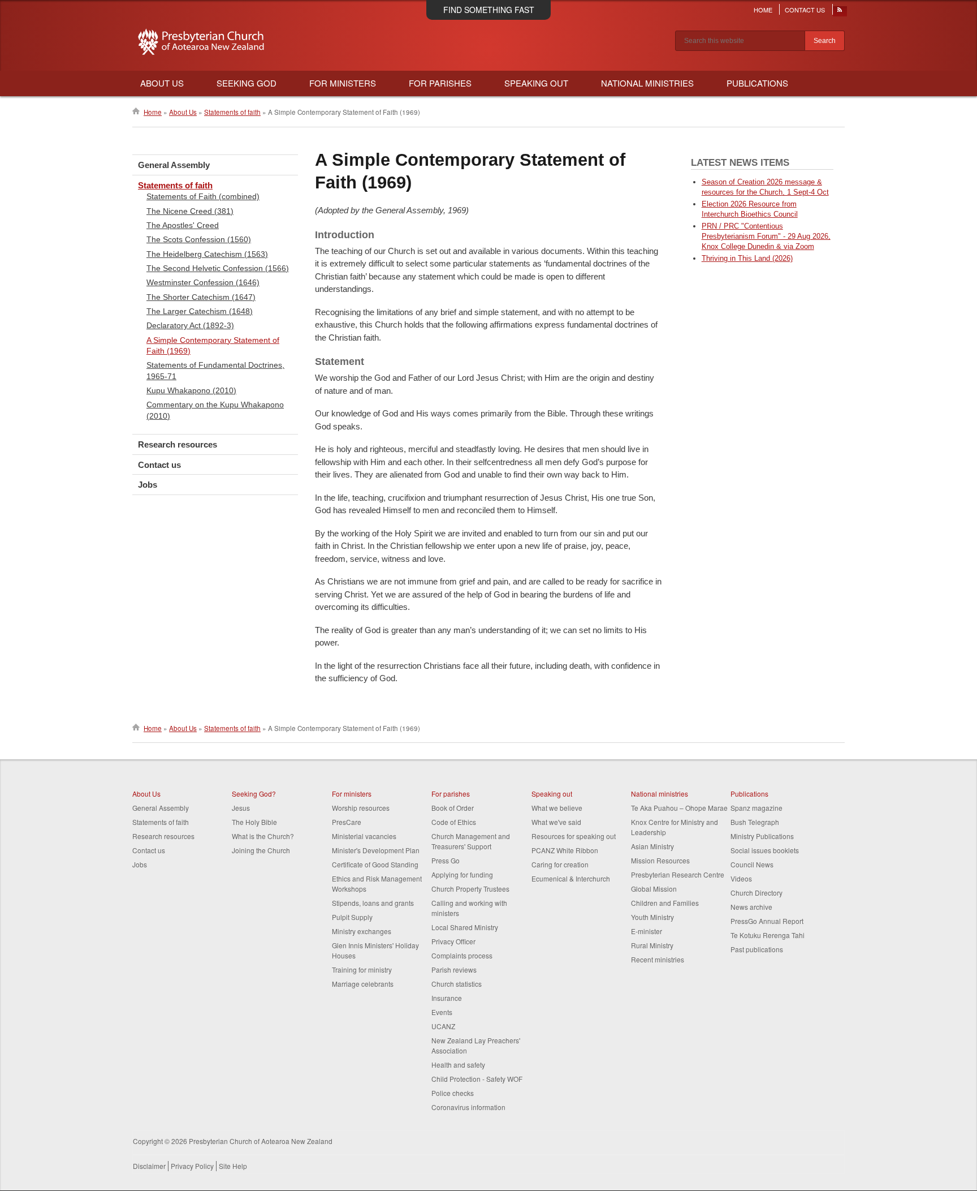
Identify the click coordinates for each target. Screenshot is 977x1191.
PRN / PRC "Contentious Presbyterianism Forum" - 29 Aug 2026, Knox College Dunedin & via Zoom (766, 236)
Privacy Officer (453, 941)
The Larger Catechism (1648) (199, 311)
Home (763, 9)
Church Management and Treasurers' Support (470, 841)
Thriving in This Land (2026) (747, 258)
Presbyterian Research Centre (677, 874)
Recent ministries (657, 959)
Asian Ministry (652, 846)
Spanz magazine (756, 807)
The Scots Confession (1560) (198, 239)
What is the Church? (263, 836)
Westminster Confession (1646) (203, 282)
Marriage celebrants (363, 983)
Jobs (147, 484)
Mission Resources (660, 860)
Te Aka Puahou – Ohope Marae (679, 807)
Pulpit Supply (352, 917)
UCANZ (443, 1026)
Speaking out (551, 793)
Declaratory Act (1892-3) (190, 325)
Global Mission (654, 888)
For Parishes (440, 83)
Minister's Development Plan (376, 850)
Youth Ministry (652, 917)
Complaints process (461, 955)
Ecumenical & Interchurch (570, 878)
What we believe (556, 807)
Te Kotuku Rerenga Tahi (767, 935)
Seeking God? (254, 793)
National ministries (659, 793)
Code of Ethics (453, 822)
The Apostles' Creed (182, 225)
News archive (751, 906)
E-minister (646, 931)
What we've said (556, 822)
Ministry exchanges (361, 931)
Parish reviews (454, 969)
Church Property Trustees (470, 888)
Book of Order (452, 807)
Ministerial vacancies (364, 836)
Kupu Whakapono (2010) (191, 390)
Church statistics (456, 983)
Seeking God (246, 83)
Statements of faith (232, 112)
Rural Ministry (652, 945)
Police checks (452, 1093)
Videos (741, 878)
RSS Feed (840, 12)
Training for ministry (362, 969)
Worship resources (361, 807)
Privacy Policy (192, 1166)
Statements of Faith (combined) (203, 196)
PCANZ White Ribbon (564, 850)
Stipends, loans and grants (373, 903)
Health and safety (458, 1064)
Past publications (756, 949)
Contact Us (805, 9)
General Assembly (174, 165)
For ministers (351, 793)
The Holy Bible (254, 822)
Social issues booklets (764, 850)
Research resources (177, 444)
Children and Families (665, 903)
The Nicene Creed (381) (190, 211)
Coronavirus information (468, 1107)
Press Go (445, 860)
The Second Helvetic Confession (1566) (217, 268)
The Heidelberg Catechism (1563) (207, 254)
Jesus (241, 807)
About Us (162, 83)
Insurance (446, 998)
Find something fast (488, 9)
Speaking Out (536, 83)
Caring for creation (560, 864)
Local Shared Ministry (464, 927)
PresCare (346, 822)
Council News (751, 864)
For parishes (450, 793)
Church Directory (756, 892)
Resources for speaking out (573, 836)
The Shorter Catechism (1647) (201, 297)
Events (441, 1012)
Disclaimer (149, 1166)
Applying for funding (462, 874)
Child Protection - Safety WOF (476, 1078)
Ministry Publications (762, 836)
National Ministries (647, 83)
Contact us (159, 465)
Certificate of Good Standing (375, 864)
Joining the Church (261, 850)
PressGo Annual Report (766, 921)
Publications (757, 83)
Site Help (233, 1166)
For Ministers (342, 83)
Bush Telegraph (754, 822)
